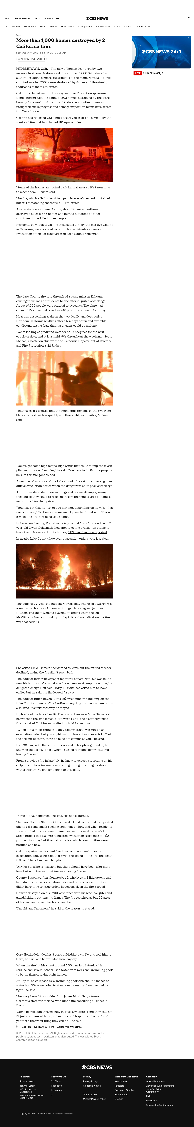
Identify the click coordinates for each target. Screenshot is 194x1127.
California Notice (92, 1086)
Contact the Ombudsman (159, 1105)
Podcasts (119, 1086)
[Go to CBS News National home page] (97, 18)
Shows (48, 18)
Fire (51, 1027)
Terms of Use (90, 1094)
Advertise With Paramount (160, 1086)
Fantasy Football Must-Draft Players (32, 1096)
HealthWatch (67, 26)
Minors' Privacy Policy (94, 1099)
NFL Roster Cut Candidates (28, 1090)
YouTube (55, 1081)
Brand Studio (121, 1094)
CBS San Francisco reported (87, 532)
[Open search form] (189, 18)
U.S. (6, 26)
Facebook (56, 1086)
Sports (127, 26)
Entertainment (102, 26)
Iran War (16, 26)
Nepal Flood (30, 26)
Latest (7, 18)
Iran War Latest (27, 1086)
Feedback (151, 1100)
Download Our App (125, 1090)
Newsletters (121, 1081)
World (43, 26)
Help (148, 1096)
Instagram (56, 1090)
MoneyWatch (85, 26)
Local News (21, 18)
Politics (53, 26)
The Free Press (142, 26)
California (40, 1027)
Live (36, 18)
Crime (117, 26)
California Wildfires (69, 1027)
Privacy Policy (90, 1081)
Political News (27, 1081)
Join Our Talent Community (154, 1090)
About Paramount (155, 1081)
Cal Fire (27, 1027)
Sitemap (119, 1099)
